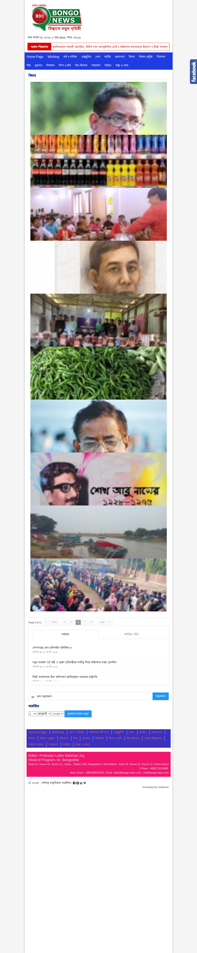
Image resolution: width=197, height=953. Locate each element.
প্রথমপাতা (119, 57)
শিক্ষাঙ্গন (50, 65)
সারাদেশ (96, 65)
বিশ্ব (29, 65)
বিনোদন (161, 57)
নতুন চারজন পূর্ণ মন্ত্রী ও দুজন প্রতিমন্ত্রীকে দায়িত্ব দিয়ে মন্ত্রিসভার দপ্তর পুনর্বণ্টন (74, 662)
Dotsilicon (163, 787)
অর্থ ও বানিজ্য (70, 57)
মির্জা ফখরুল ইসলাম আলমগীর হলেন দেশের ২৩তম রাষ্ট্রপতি (122, 47)
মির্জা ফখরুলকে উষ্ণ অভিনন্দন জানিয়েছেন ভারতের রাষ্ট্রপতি (65, 677)
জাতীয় (107, 57)
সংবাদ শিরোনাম (153, 738)
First (54, 622)
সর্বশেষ (65, 634)
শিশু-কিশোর (81, 65)
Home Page (35, 57)
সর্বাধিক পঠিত (131, 634)
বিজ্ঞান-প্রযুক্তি (146, 57)
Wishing (53, 57)
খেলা (97, 57)
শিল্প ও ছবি (65, 65)
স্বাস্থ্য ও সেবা (121, 65)
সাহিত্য (107, 65)
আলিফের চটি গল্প (99, 732)
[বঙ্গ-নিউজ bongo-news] (57, 17)
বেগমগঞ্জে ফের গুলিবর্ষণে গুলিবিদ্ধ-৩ (52, 648)
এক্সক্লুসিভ (86, 57)
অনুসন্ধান (160, 696)
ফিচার (132, 57)
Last (102, 622)
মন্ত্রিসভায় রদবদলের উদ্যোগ (71, 47)
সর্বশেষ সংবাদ (36, 745)
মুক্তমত (38, 65)
